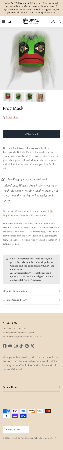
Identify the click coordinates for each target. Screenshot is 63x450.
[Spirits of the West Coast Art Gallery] (32, 21)
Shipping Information (15, 291)
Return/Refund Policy (15, 300)
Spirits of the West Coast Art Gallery (24, 438)
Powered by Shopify (48, 438)
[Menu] (3, 21)
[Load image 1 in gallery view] (31, 58)
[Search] (11, 21)
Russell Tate (12, 117)
